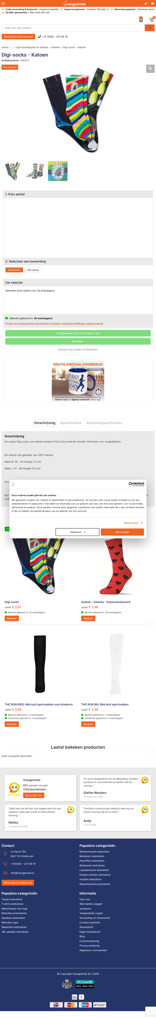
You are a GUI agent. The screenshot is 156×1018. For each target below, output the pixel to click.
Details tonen (131, 523)
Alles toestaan (122, 532)
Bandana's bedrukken (92, 856)
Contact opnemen (90, 922)
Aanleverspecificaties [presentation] (104, 423)
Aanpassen (76, 532)
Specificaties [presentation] (71, 423)
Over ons (85, 899)
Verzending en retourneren (95, 917)
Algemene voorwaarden (93, 950)
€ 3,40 (89, 709)
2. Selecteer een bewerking (25, 261)
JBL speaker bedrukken (15, 931)
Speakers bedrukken (13, 917)
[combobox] (73, 27)
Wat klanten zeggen (91, 903)
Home (5, 47)
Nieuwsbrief (86, 927)
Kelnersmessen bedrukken (94, 851)
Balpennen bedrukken (14, 927)
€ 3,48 (89, 607)
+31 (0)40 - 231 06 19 (54, 36)
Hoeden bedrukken (90, 879)
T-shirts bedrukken (12, 903)
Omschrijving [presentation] (44, 423)
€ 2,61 (13, 607)
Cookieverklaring (89, 941)
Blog (82, 936)
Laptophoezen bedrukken (94, 870)
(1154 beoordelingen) (34, 789)
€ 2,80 (13, 709)
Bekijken (12, 618)
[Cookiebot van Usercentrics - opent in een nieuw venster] (131, 484)
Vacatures (85, 908)
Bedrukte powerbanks (14, 913)
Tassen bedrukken (12, 899)
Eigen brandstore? (90, 931)
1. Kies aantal (15, 194)
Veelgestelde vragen (91, 913)
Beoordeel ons (33, 795)
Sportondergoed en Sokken (32, 47)
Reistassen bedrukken (92, 865)
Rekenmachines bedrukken (95, 884)
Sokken (55, 47)
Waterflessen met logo (15, 908)
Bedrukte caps (10, 922)
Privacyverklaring (89, 945)
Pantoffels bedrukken (92, 860)
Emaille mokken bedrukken (95, 874)
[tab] (44, 423)
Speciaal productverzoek (18, 36)
